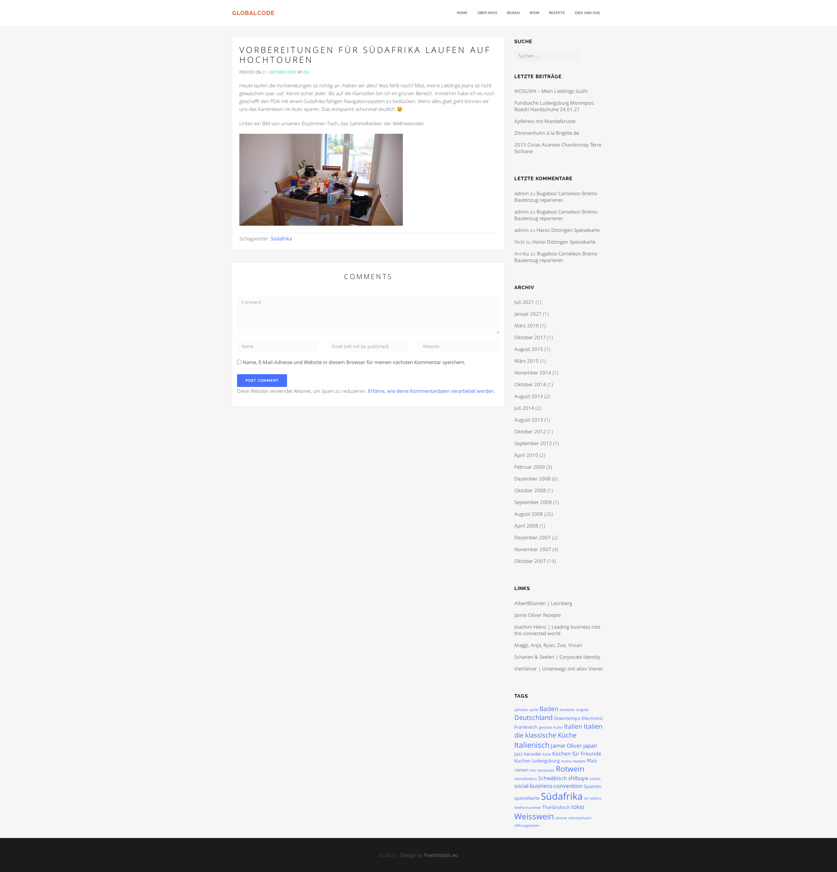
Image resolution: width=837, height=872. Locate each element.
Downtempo (567, 718)
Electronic (592, 718)
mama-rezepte (573, 761)
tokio (578, 807)
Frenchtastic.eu (441, 855)
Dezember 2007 (532, 537)
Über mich (487, 13)
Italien (573, 726)
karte (546, 754)
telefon (595, 798)
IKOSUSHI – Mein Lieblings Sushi (551, 91)
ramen (521, 770)
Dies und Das (587, 13)
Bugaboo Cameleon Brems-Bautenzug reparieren (556, 196)
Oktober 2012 (530, 431)
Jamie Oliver (566, 745)
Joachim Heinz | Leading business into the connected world (557, 630)
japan (590, 745)
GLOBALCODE (253, 12)
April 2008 (526, 525)
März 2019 (526, 325)
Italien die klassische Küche (558, 731)
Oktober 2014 (530, 384)
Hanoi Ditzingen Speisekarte (568, 230)
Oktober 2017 (530, 337)
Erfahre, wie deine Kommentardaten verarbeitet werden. (431, 391)
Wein (534, 13)
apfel (534, 709)
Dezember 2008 (532, 478)
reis (533, 770)
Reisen (513, 13)
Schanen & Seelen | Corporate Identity (557, 657)
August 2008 (528, 514)
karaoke (532, 754)
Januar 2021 (528, 313)
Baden (548, 709)
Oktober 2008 (530, 490)
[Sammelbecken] (321, 179)
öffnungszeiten (526, 825)
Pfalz (592, 761)
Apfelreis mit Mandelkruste (544, 121)
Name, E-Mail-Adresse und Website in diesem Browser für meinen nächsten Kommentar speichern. (354, 362)
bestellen (567, 709)
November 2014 (532, 372)
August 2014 (528, 396)
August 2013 (528, 419)
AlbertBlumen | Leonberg (543, 603)
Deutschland (533, 717)
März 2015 (526, 361)
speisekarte (526, 798)
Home (462, 13)
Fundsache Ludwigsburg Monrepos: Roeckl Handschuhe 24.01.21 (554, 106)
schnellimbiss (525, 778)
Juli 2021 (524, 302)
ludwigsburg (546, 761)
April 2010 (526, 455)
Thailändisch (556, 807)
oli (306, 72)
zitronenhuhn (579, 818)
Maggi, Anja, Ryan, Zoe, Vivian (548, 645)
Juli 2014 (524, 408)
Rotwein (570, 769)
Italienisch (532, 745)
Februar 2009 (529, 466)
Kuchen (522, 761)
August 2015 (528, 349)
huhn (558, 727)
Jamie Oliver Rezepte (537, 615)
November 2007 (532, 549)
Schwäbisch (552, 778)
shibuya (578, 778)
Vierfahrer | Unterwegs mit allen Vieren (558, 668)
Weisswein (534, 816)
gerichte (545, 727)
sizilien (595, 778)
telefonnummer (527, 807)
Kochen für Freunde (576, 753)
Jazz (518, 754)
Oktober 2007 (530, 561)
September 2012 (533, 443)
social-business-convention (548, 786)
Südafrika (281, 238)
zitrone (561, 818)
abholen (521, 709)
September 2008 (533, 502)
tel (586, 798)
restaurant (546, 770)
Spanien (593, 786)
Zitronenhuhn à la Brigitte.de (546, 133)
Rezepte (557, 13)
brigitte (582, 709)
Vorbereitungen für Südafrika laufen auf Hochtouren (365, 54)
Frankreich (526, 727)
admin (521, 193)
